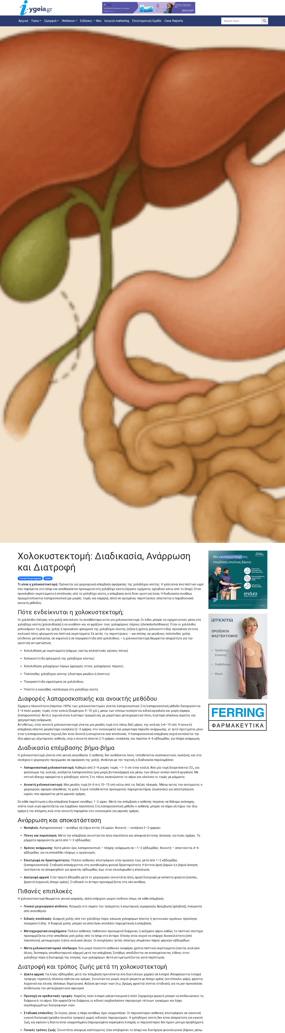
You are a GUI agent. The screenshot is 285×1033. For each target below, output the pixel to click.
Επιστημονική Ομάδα (146, 21)
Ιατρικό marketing (116, 21)
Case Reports (173, 21)
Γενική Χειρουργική (30, 578)
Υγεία (48, 578)
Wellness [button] (68, 21)
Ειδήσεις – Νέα (90, 21)
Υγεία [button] (35, 21)
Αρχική (23, 21)
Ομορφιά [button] (50, 21)
